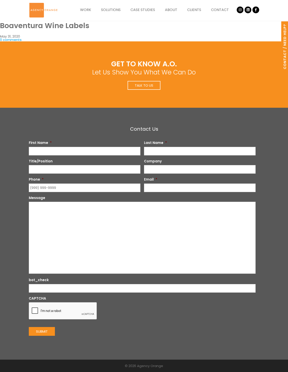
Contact (220, 9)
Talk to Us (144, 85)
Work (85, 9)
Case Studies (142, 9)
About (171, 9)
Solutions (111, 9)
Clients (194, 9)
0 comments (11, 39)
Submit (42, 331)
